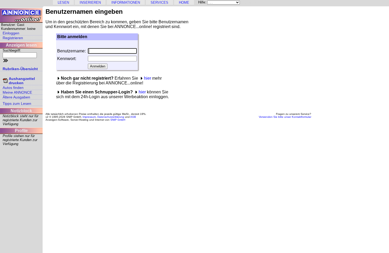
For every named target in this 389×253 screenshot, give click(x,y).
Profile (21, 130)
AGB (133, 116)
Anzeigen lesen (21, 45)
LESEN (63, 2)
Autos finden (13, 87)
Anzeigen (249, 2)
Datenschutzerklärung (110, 116)
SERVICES (159, 2)
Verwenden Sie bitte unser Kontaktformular (285, 116)
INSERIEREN (90, 2)
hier (147, 78)
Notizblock (21, 111)
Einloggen (11, 33)
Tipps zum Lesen (17, 103)
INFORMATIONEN (125, 2)
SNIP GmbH (117, 119)
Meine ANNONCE (17, 92)
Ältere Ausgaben (16, 97)
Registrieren (13, 38)
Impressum (89, 116)
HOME (184, 2)
